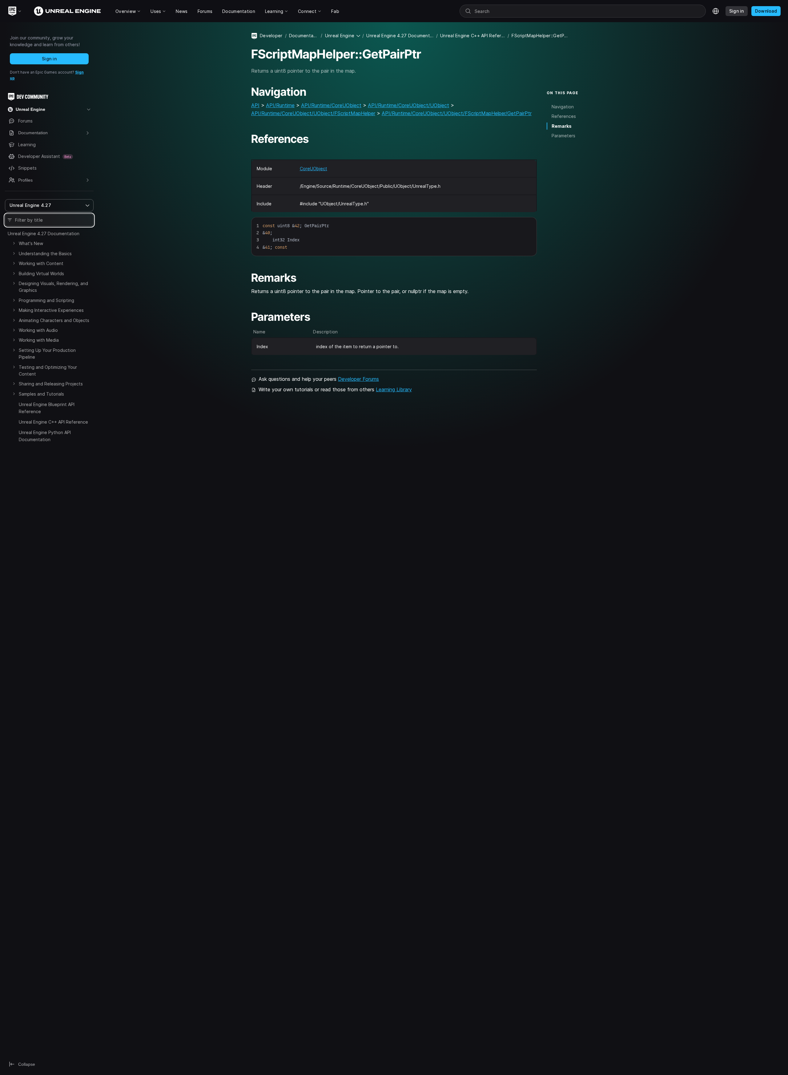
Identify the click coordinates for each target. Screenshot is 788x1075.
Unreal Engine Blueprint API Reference (46, 408)
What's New (31, 243)
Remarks (562, 126)
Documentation (304, 35)
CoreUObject (313, 168)
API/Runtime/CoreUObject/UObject (408, 105)
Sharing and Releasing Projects (51, 383)
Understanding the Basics (45, 253)
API (255, 105)
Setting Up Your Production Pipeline (47, 354)
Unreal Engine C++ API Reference (53, 422)
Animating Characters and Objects (54, 320)
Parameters (563, 135)
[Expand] (13, 243)
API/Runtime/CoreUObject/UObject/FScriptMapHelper (313, 113)
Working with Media (39, 340)
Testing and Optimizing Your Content (48, 370)
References (564, 116)
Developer (271, 35)
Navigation (563, 106)
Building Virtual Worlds (41, 273)
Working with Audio (38, 330)
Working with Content (41, 263)
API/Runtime (280, 105)
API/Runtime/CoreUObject (331, 105)
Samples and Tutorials (41, 394)
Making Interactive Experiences (51, 310)
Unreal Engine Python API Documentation (45, 436)
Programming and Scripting (46, 300)
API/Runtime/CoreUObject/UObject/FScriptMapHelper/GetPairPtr (457, 113)
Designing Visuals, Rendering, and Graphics (53, 287)
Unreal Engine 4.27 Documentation (43, 233)
